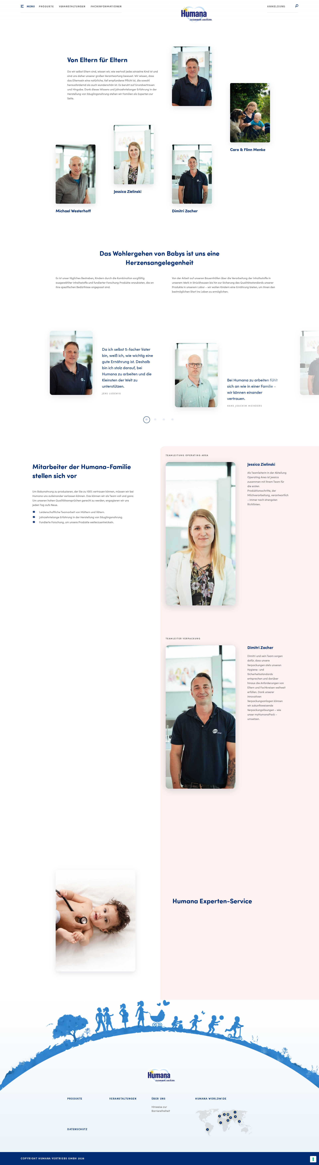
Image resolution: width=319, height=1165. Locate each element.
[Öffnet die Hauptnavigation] (22, 6)
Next (290, 372)
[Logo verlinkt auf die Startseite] (194, 26)
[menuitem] (46, 6)
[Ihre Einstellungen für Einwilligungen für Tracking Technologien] (313, 1159)
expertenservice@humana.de (190, 949)
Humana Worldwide (211, 1098)
